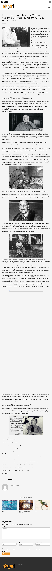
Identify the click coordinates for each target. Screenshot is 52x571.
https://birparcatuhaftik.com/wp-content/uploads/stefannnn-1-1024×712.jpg (18, 464)
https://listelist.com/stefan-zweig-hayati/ (11, 448)
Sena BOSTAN (5, 473)
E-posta (21, 542)
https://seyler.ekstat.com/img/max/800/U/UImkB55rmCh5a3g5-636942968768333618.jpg (20, 459)
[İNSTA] (2, 2)
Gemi (3, 511)
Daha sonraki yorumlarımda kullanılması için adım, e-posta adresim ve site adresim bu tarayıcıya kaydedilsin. (23, 550)
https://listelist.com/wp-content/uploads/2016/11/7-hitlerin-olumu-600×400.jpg (18, 467)
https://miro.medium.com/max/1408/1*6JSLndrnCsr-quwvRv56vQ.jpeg (17, 470)
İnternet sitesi (38, 542)
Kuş (36, 511)
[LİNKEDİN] (7, 2)
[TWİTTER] (5, 2)
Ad (3, 542)
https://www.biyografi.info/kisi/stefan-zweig (12, 445)
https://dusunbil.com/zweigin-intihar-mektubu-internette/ (14, 451)
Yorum (3, 526)
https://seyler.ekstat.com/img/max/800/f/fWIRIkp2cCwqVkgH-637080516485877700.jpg (20, 461)
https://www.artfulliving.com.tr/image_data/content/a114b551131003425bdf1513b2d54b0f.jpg (22, 456)
